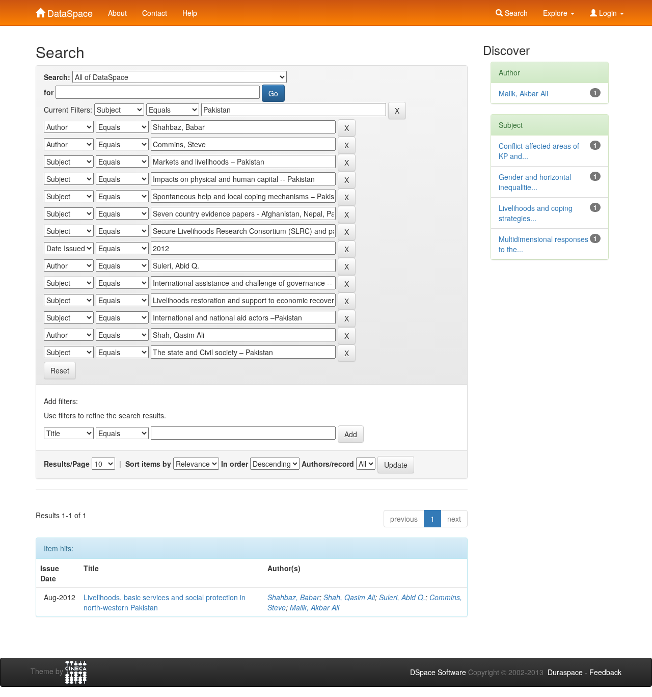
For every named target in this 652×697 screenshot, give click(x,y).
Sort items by (148, 464)
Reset (59, 370)
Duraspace (565, 672)
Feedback (605, 672)
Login (608, 13)
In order (234, 464)
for (48, 92)
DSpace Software (438, 672)
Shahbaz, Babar (293, 597)
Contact (154, 13)
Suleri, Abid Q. (402, 597)
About (117, 13)
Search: (57, 77)
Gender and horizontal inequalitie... (535, 182)
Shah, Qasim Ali (349, 597)
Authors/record (328, 464)
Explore (556, 13)
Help (189, 13)
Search (515, 13)
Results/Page (67, 464)
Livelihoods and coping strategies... (536, 213)
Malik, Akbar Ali (314, 607)
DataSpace (69, 10)
